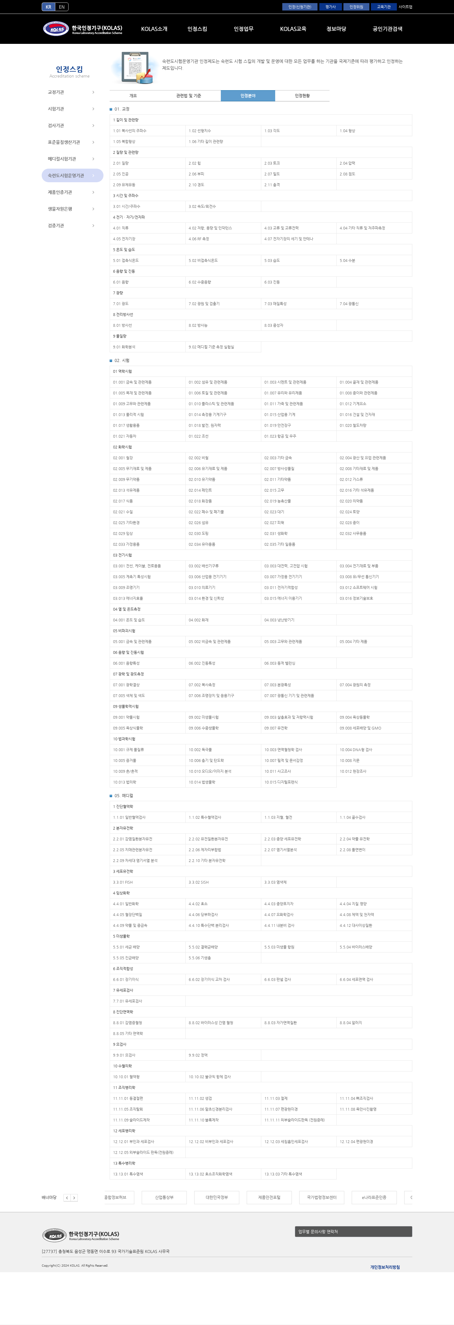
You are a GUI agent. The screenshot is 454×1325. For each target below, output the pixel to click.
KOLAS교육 (293, 29)
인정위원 (356, 7)
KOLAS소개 (154, 29)
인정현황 (302, 95)
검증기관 (56, 225)
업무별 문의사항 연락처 (318, 1231)
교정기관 (56, 92)
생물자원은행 (60, 208)
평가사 (331, 7)
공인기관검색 (387, 29)
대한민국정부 (180, 1197)
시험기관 (56, 108)
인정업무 (244, 29)
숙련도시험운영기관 (66, 175)
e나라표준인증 (337, 1197)
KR (48, 6)
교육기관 (384, 7)
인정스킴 (197, 29)
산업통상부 (127, 1197)
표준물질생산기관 (64, 142)
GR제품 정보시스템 (389, 1197)
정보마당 (336, 29)
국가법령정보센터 (285, 1197)
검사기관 (56, 125)
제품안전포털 (232, 1197)
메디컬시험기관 (62, 158)
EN (62, 6)
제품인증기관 (60, 192)
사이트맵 (405, 7)
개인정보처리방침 (385, 1267)
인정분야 (248, 95)
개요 (133, 95)
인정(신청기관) (299, 7)
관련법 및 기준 (188, 95)
